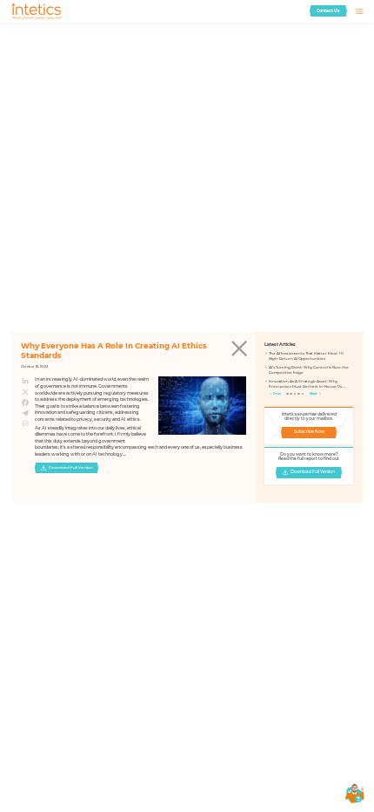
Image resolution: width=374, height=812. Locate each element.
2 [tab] (291, 395)
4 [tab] (299, 395)
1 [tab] (288, 395)
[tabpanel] (308, 372)
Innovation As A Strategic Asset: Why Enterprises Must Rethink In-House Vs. (306, 384)
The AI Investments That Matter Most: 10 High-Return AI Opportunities (306, 356)
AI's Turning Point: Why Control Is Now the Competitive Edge (309, 370)
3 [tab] (296, 395)
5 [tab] (303, 395)
